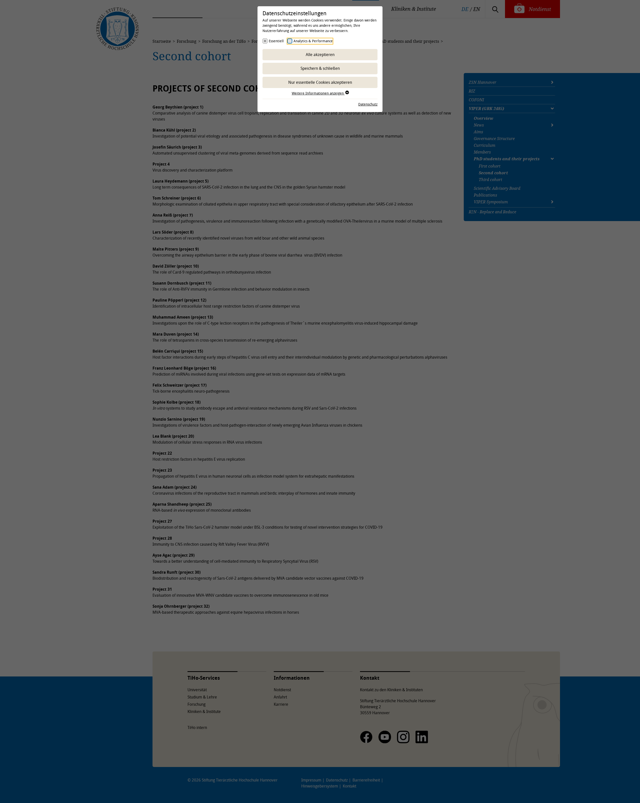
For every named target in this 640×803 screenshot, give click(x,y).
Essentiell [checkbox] (276, 41)
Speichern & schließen (320, 68)
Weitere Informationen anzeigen (318, 93)
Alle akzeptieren (320, 54)
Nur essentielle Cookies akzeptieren (320, 82)
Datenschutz (368, 104)
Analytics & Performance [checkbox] (313, 41)
